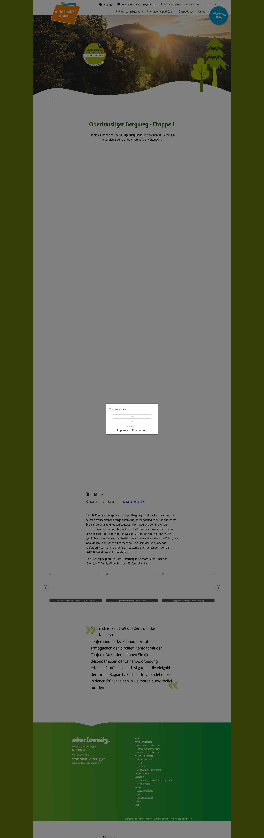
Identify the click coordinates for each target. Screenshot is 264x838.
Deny (132, 416)
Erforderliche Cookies (119, 409)
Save (132, 421)
